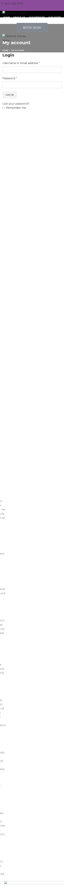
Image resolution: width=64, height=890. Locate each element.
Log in (10, 94)
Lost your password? (15, 103)
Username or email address (21, 63)
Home (5, 50)
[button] (32, 27)
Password (9, 78)
